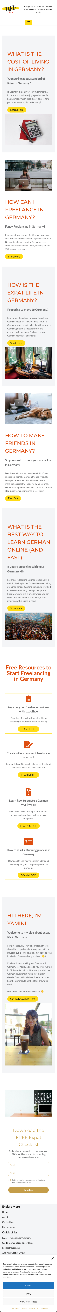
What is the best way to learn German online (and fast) (28, 542)
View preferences (28, 1301)
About (5, 1217)
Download (28, 1190)
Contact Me (8, 1222)
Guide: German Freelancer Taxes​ (17, 1242)
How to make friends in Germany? (25, 443)
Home (5, 1212)
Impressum (43, 1308)
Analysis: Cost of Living (13, 1252)
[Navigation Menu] (28, 22)
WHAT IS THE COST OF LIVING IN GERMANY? (28, 61)
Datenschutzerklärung (29, 1308)
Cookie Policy (14, 1308)
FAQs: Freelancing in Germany (16, 1238)
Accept (28, 1285)
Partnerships (8, 1227)
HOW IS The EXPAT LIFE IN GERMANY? (25, 292)
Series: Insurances (11, 1247)
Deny (28, 1293)
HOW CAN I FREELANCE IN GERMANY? (24, 209)
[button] (52, 1258)
